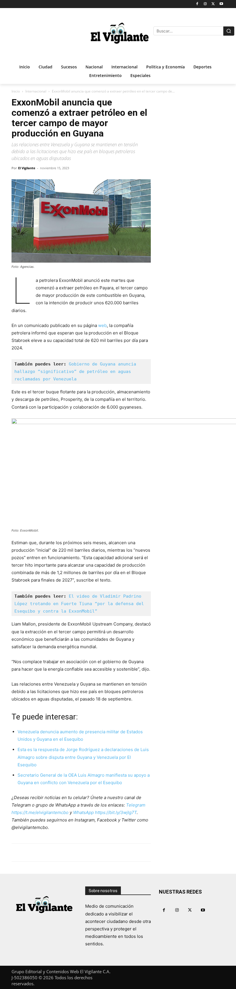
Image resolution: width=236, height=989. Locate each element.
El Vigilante (26, 168)
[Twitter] (213, 4)
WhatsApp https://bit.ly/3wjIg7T (105, 812)
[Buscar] (228, 31)
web (102, 325)
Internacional (35, 91)
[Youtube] (221, 4)
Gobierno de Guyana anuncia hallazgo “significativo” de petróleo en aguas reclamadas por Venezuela (76, 371)
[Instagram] (205, 4)
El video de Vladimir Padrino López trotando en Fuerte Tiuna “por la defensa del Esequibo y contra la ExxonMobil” (80, 604)
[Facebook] (197, 4)
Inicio (16, 91)
